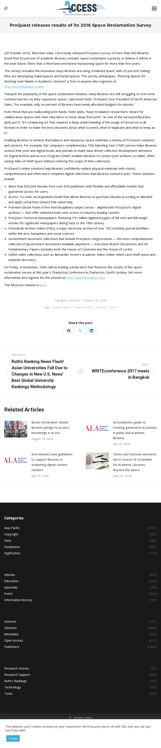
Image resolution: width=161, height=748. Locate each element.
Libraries (74, 300)
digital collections (84, 307)
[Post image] (15, 429)
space (113, 307)
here (43, 285)
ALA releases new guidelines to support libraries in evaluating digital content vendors (52, 462)
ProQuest (101, 307)
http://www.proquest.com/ (85, 277)
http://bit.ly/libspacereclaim (23, 86)
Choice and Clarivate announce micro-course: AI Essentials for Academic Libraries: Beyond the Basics (134, 462)
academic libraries (62, 307)
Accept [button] (13, 738)
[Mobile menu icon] (154, 8)
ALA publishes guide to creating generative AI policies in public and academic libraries (135, 430)
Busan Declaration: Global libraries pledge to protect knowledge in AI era (50, 427)
